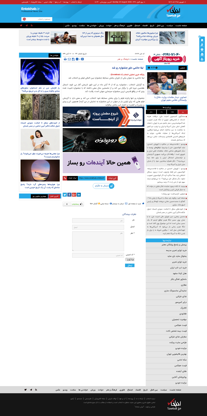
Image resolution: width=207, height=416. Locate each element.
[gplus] (74, 195)
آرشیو (72, 398)
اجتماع (137, 25)
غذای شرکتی (181, 296)
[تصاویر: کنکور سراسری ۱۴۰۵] (166, 83)
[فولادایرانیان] (103, 117)
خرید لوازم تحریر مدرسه (176, 250)
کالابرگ (183, 308)
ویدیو (74, 25)
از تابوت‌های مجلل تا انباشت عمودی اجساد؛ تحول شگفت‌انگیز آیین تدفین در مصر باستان (166, 211)
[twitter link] (25, 389)
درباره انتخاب (150, 398)
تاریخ (152, 25)
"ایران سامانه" (139, 406)
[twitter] (21, 25)
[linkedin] (79, 195)
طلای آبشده (181, 371)
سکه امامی (182, 360)
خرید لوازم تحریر (179, 262)
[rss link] (36, 389)
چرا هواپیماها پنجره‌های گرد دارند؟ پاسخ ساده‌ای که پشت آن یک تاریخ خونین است (40, 186)
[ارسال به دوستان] (69, 59)
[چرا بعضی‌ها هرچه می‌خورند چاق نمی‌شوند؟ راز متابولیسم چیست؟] (40, 140)
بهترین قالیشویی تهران (177, 354)
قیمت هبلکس (180, 325)
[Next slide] (149, 68)
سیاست (169, 25)
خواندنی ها (91, 25)
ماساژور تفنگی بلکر (179, 279)
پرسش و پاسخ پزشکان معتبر (174, 244)
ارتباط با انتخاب (76, 2)
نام (133, 220)
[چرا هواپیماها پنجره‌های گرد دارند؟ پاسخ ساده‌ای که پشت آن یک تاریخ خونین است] (40, 170)
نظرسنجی (25, 2)
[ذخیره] (73, 59)
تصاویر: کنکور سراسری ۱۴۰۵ (174, 97)
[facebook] (69, 195)
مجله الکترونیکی (99, 398)
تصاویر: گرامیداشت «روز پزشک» (173, 193)
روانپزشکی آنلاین (179, 377)
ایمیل (132, 226)
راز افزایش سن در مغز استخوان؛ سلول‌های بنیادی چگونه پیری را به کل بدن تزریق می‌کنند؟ (40, 89)
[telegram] (27, 25)
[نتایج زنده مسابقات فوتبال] (202, 59)
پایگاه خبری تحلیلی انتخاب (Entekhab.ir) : (127, 74)
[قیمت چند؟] (202, 44)
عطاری (184, 285)
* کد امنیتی (130, 254)
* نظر (132, 233)
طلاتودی (183, 313)
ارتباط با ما (139, 398)
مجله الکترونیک (36, 2)
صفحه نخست (181, 25)
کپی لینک (112, 178)
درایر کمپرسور (181, 302)
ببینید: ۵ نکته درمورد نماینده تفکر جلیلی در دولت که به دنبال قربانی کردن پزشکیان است (166, 188)
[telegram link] (31, 389)
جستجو (79, 398)
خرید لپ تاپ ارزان (178, 267)
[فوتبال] (202, 49)
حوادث (109, 25)
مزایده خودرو (181, 348)
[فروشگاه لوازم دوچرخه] (103, 140)
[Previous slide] (156, 68)
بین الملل (160, 25)
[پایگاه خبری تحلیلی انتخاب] (175, 12)
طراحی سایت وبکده (178, 342)
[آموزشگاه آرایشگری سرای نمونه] (103, 163)
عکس (67, 25)
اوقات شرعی (48, 2)
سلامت (82, 25)
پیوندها (65, 2)
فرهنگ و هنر (119, 25)
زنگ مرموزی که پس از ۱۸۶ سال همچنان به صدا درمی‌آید (92, 34)
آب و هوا (58, 2)
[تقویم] (202, 54)
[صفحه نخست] (202, 40)
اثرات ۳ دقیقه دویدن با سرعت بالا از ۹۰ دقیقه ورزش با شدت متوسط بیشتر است (37, 36)
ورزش (101, 25)
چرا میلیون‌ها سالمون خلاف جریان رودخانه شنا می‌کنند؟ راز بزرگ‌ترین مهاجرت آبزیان (146, 36)
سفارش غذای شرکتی (178, 336)
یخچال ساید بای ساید (177, 256)
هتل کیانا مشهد (180, 273)
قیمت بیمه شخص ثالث (176, 331)
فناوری (129, 25)
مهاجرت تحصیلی (179, 319)
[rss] (32, 25)
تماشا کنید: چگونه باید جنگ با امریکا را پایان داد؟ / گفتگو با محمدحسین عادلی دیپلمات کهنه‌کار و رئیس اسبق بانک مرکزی (166, 201)
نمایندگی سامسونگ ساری (175, 290)
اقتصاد (145, 25)
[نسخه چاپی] (65, 59)
